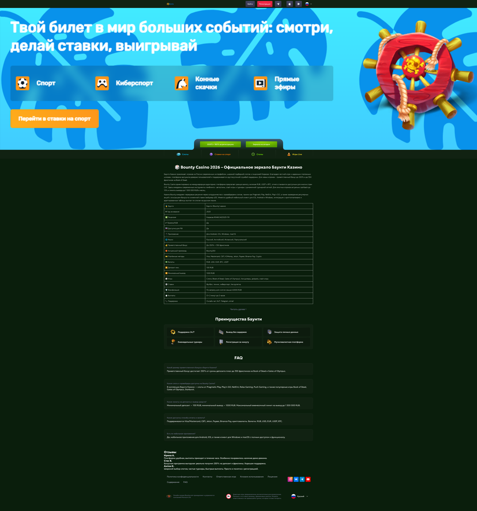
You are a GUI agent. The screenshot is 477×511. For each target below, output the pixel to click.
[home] (170, 4)
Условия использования (252, 476)
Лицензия (272, 476)
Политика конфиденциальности (183, 476)
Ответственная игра (226, 476)
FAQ (185, 482)
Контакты (207, 476)
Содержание (173, 482)
